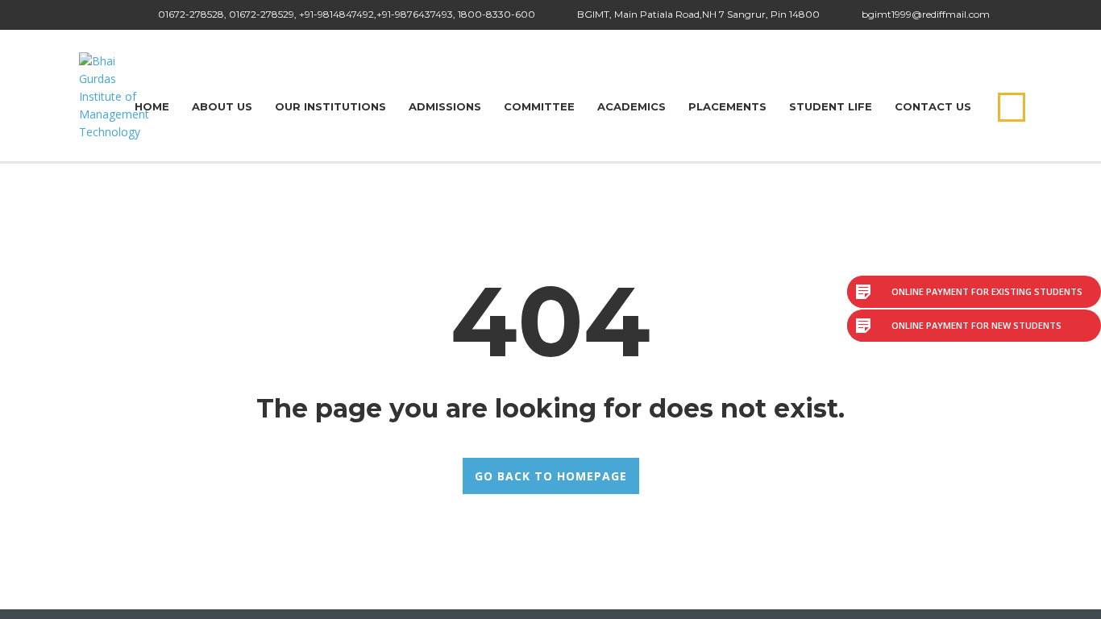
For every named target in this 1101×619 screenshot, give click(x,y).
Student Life (830, 106)
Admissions (445, 106)
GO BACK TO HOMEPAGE (551, 476)
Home (152, 106)
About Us (222, 106)
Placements (727, 106)
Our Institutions (330, 106)
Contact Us (933, 106)
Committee (539, 106)
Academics (631, 106)
